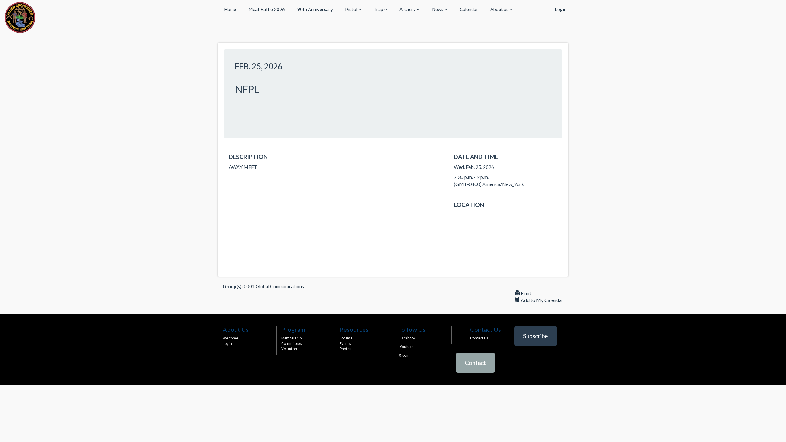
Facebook (407, 338)
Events (345, 344)
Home (230, 9)
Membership (291, 338)
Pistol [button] (351, 9)
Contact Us (479, 338)
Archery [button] (408, 9)
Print (525, 293)
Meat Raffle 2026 (266, 9)
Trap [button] (379, 9)
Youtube (406, 347)
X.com (404, 355)
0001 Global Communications (274, 286)
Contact (475, 362)
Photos (346, 349)
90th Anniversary (315, 9)
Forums (346, 338)
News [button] (438, 9)
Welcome (230, 338)
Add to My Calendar (541, 300)
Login (560, 9)
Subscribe (535, 335)
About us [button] (499, 9)
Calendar (469, 9)
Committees (291, 344)
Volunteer (289, 349)
